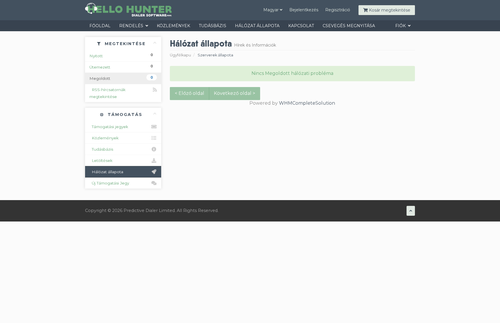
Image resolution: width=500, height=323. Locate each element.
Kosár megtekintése (389, 10)
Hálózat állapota (257, 25)
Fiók (401, 25)
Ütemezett (121, 66)
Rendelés (132, 25)
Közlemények (173, 25)
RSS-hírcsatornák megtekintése (107, 93)
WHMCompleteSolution (307, 103)
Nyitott (121, 55)
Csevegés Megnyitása (349, 25)
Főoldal (100, 25)
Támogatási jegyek (108, 126)
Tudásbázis (212, 25)
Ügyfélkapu (180, 55)
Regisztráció (337, 9)
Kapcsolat (301, 25)
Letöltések (101, 160)
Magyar (271, 9)
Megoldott (121, 78)
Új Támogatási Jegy (109, 183)
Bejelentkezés (303, 9)
